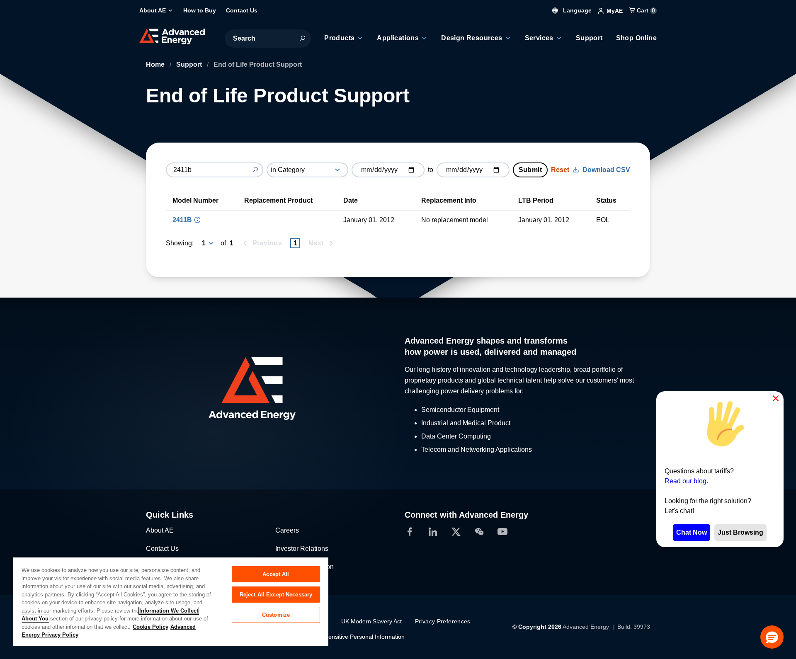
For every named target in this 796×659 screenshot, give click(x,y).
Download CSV (606, 169)
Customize (276, 615)
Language (576, 10)
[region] (170, 601)
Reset (560, 169)
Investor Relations (301, 548)
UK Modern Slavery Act (371, 621)
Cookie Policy (150, 627)
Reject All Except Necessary (276, 594)
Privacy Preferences (443, 621)
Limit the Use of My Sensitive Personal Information (338, 636)
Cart (645, 10)
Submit (530, 169)
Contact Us (162, 548)
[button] (772, 637)
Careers (287, 530)
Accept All (275, 574)
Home (156, 64)
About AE (160, 530)
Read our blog (685, 481)
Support (190, 64)
